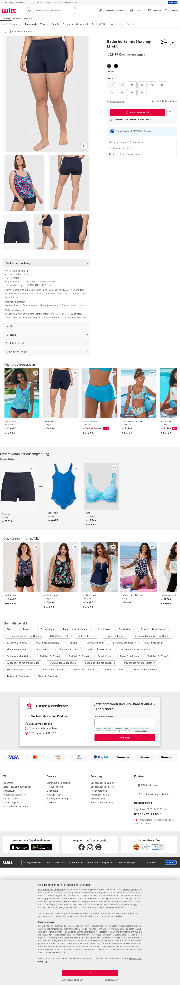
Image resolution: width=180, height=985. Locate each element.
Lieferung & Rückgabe (58, 782)
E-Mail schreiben (148, 786)
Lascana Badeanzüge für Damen (24, 636)
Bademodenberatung (102, 802)
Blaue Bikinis (43, 649)
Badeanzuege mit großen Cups (23, 662)
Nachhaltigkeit (11, 802)
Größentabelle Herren (102, 786)
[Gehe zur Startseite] (9, 10)
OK (90, 972)
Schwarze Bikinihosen (124, 642)
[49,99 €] (101, 486)
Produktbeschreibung (18, 263)
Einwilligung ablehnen (72, 980)
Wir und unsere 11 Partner (51, 889)
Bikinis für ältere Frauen (19, 669)
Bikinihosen (29, 31)
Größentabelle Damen (102, 782)
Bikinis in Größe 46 (50, 656)
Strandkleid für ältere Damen (139, 662)
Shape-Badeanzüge (17, 649)
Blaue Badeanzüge (68, 649)
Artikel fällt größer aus (166, 101)
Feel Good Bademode (145, 669)
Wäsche (44, 24)
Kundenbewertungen (17, 351)
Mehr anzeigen (141, 731)
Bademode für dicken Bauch (100, 662)
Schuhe (56, 24)
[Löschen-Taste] (73, 10)
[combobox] (58, 10)
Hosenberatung (99, 790)
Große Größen (99, 24)
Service (51, 776)
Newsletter (9, 790)
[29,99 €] (21, 393)
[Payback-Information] (171, 862)
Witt (6, 776)
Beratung (96, 776)
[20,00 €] (21, 567)
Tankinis (27, 629)
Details (9, 326)
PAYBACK (52, 802)
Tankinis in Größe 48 (52, 669)
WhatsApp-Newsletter (15, 794)
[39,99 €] (60, 393)
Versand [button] (141, 54)
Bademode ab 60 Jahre (19, 656)
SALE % (130, 24)
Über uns (8, 782)
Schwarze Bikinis (95, 642)
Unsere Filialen (11, 798)
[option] (109, 66)
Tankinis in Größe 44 (18, 676)
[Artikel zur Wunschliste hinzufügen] (169, 112)
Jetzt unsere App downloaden (31, 840)
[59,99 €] (63, 486)
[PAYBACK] (173, 2)
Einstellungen (111, 980)
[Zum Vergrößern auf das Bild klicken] (84, 146)
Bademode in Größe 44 (100, 649)
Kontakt (139, 776)
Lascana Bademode (115, 636)
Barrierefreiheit (76, 862)
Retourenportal (55, 786)
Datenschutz (60, 862)
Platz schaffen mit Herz (15, 806)
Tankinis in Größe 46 (83, 669)
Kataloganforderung (57, 798)
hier (135, 904)
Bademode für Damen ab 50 (136, 649)
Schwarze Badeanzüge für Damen (152, 636)
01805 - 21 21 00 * (147, 814)
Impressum (92, 862)
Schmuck (68, 24)
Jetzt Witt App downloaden (17, 786)
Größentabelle (117, 101)
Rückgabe (11, 334)
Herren (17, 18)
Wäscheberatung (100, 794)
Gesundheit (82, 24)
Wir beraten (117, 24)
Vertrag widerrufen (32, 862)
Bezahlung (52, 790)
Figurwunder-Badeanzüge (62, 662)
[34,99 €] (138, 567)
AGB (48, 862)
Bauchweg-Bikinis (154, 642)
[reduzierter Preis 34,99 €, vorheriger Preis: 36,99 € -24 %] (99, 393)
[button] (4, 31)
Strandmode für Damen (153, 629)
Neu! (4, 24)
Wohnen (28, 18)
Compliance (106, 862)
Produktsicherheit (15, 343)
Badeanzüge (47, 629)
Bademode (31, 24)
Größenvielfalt (98, 798)
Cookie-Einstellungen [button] (125, 862)
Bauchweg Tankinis (17, 642)
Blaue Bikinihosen (129, 656)
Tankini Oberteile (86, 636)
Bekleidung (16, 24)
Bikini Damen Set (59, 636)
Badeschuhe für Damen (75, 629)
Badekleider (125, 629)
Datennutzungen (130, 889)
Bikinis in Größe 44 (79, 656)
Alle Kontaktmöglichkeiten (155, 794)
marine (110, 71)
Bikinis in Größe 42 (158, 656)
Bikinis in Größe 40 (48, 676)
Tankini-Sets (104, 656)
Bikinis (10, 629)
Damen (6, 18)
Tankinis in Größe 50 (114, 669)
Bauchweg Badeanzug (47, 642)
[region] (90, 932)
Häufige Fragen (55, 794)
